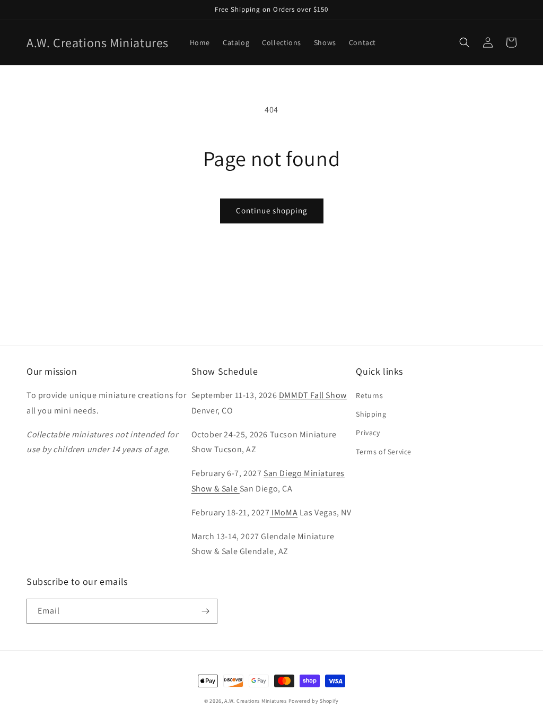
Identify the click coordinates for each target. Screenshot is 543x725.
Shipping (371, 414)
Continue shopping (272, 210)
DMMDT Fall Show (313, 395)
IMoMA (284, 512)
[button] (464, 42)
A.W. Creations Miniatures (255, 700)
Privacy (368, 432)
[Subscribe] (205, 611)
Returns (369, 395)
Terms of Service (383, 451)
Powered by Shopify (313, 700)
